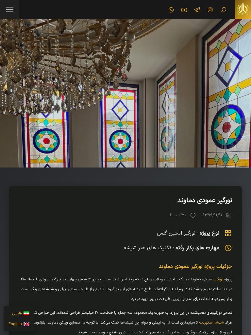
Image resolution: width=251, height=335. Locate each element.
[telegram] (197, 10)
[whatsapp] (171, 10)
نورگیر (218, 279)
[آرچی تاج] (243, 9)
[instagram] (210, 10)
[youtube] (184, 10)
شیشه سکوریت (211, 323)
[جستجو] (223, 10)
